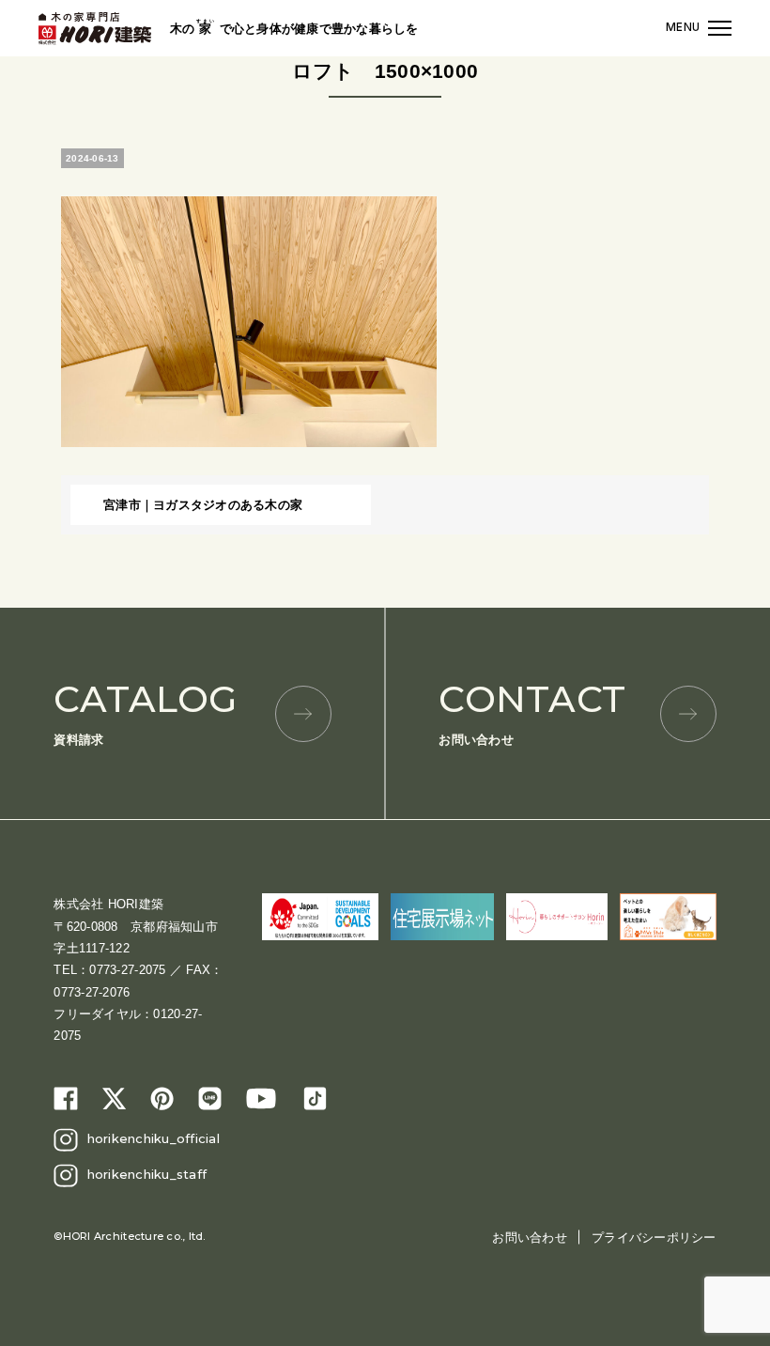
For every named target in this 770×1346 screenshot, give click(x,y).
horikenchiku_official (153, 1138)
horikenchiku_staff (147, 1174)
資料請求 (145, 711)
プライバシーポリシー (654, 1237)
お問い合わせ (532, 711)
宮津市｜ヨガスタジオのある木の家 (202, 505)
